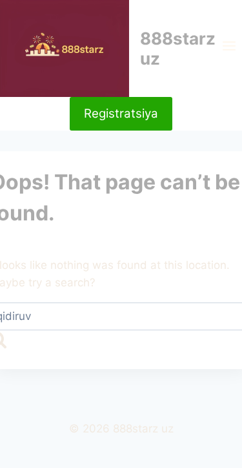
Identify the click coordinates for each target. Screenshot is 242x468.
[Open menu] (229, 48)
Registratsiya (121, 113)
